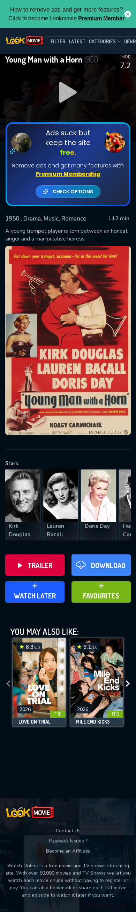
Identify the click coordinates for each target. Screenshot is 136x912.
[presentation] (8, 684)
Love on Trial (34, 721)
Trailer (40, 565)
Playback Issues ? (68, 841)
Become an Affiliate (68, 851)
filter (58, 41)
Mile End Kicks (93, 721)
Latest (77, 41)
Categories (102, 41)
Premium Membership (68, 174)
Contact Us (68, 830)
